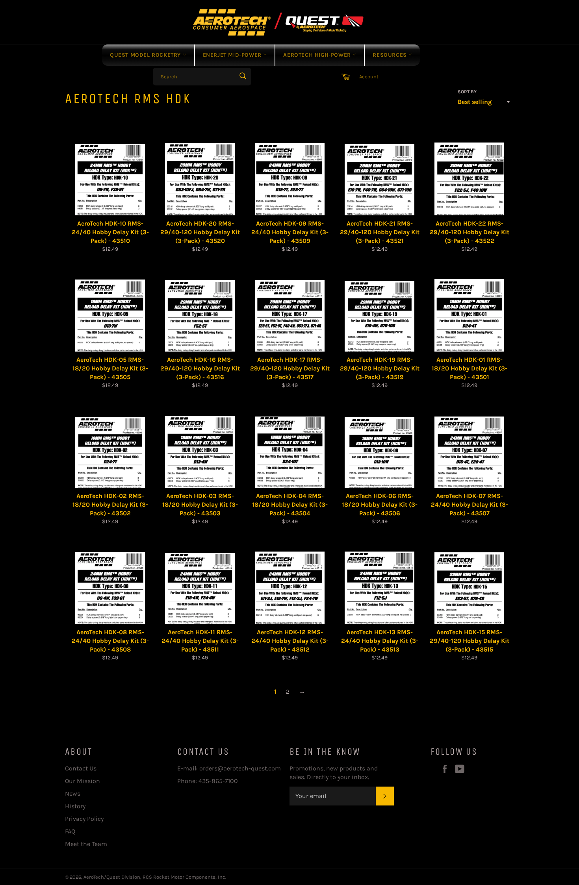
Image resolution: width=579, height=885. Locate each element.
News (72, 793)
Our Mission (82, 781)
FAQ (70, 831)
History (75, 806)
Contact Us (80, 768)
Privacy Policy (84, 818)
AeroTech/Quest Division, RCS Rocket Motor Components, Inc (154, 877)
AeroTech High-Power (318, 55)
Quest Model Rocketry (146, 55)
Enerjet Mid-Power (233, 55)
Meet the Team (86, 844)
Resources (390, 55)
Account (369, 77)
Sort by (467, 91)
